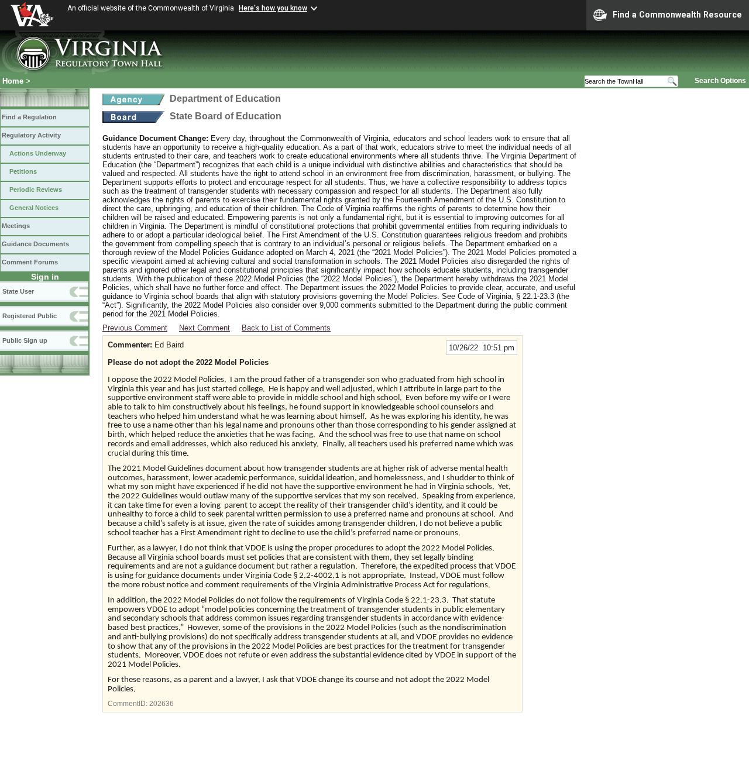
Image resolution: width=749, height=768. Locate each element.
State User (18, 291)
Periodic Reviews (35, 189)
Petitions (23, 171)
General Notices (34, 207)
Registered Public (29, 315)
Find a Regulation (29, 116)
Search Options (720, 80)
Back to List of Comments (286, 327)
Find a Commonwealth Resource (677, 14)
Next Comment (204, 327)
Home (12, 81)
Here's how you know (273, 8)
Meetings (16, 225)
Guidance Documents (35, 243)
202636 (161, 703)
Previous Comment (134, 327)
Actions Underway (37, 153)
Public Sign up (24, 340)
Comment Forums (30, 262)
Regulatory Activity (31, 135)
